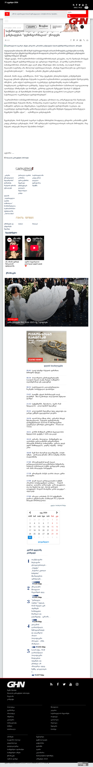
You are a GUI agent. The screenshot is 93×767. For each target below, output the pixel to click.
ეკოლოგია (55, 720)
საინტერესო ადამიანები (15, 749)
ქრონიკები (11, 273)
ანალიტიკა (11, 713)
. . (13, 153)
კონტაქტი (10, 699)
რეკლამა (10, 696)
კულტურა (10, 720)
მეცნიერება (40, 737)
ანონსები (10, 737)
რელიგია (54, 723)
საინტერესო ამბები (13, 752)
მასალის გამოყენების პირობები (17, 158)
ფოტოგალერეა (12, 746)
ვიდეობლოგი (12, 743)
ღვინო (38, 749)
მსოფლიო (54, 707)
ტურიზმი (39, 746)
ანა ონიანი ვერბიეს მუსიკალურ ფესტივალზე (12, 264)
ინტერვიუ (10, 716)
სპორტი (53, 729)
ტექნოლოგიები (41, 740)
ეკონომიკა (11, 710)
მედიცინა (54, 726)
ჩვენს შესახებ (11, 690)
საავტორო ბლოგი (13, 740)
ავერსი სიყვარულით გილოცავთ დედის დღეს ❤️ (33, 264)
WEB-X (41, 763)
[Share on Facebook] (71, 40)
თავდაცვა (54, 716)
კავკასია (54, 710)
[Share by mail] (80, 40)
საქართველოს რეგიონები (60, 713)
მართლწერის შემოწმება (44, 756)
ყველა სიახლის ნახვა (58, 505)
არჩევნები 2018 (42, 759)
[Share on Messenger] (73, 40)
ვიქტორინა (40, 743)
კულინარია (40, 752)
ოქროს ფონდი (12, 759)
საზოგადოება (12, 723)
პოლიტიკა (11, 707)
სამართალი (11, 729)
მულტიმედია (11, 232)
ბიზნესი (9, 726)
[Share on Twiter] (77, 40)
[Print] (87, 40)
